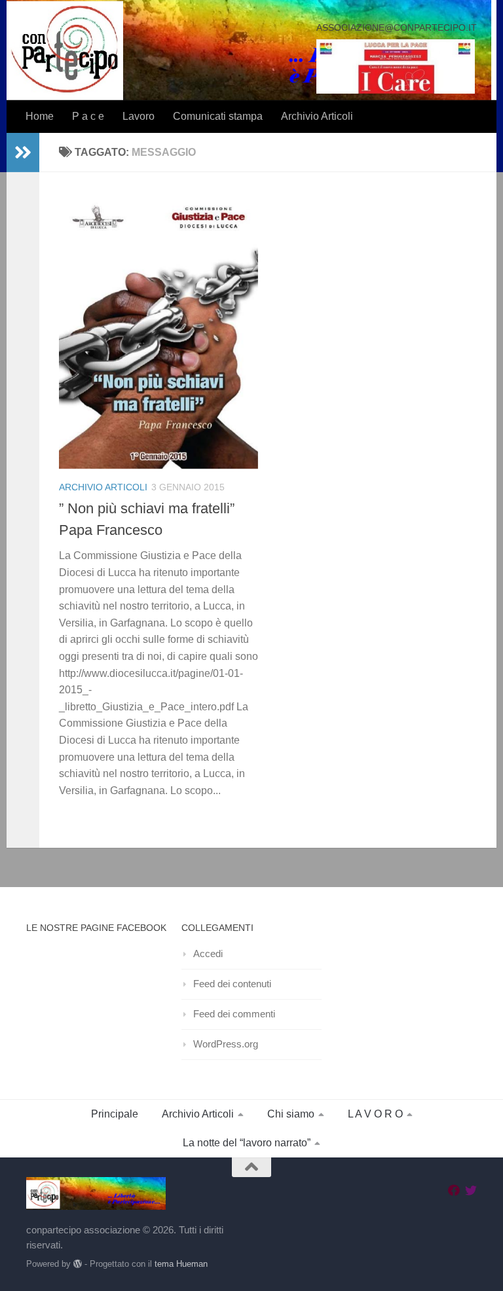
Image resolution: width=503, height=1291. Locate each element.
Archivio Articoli (317, 116)
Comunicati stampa (218, 116)
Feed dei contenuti (232, 983)
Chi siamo (290, 1113)
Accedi (208, 953)
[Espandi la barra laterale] (23, 152)
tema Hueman (181, 1264)
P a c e (88, 116)
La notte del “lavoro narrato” (246, 1142)
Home (40, 116)
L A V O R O (375, 1113)
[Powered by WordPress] (77, 1264)
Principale (114, 1113)
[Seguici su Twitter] (471, 1190)
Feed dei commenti (234, 1013)
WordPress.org (225, 1043)
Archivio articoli (103, 487)
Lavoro (138, 116)
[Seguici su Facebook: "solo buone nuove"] (454, 1190)
